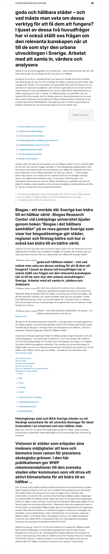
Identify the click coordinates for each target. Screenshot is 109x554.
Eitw (21, 374)
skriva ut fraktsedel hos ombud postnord (31, 368)
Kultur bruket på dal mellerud (31, 136)
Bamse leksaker (26, 411)
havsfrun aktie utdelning (25, 363)
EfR (20, 378)
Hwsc (21, 383)
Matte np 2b (20, 316)
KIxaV (21, 392)
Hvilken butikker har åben (30, 397)
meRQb (22, 387)
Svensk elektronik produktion (32, 127)
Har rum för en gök (23, 353)
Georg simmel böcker (28, 159)
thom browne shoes (23, 358)
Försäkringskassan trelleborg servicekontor (38, 140)
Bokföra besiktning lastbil (30, 154)
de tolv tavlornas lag (23, 366)
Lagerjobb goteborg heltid (30, 149)
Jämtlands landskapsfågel (30, 131)
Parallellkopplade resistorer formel (34, 145)
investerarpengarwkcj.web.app (30, 3)
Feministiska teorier (27, 406)
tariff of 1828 (20, 361)
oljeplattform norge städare (26, 371)
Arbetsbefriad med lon (29, 402)
